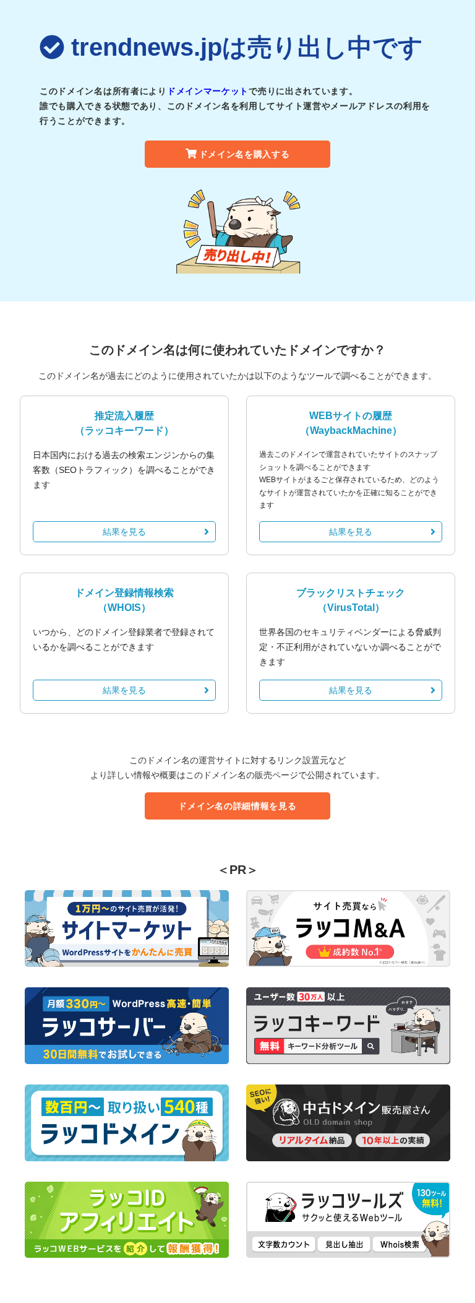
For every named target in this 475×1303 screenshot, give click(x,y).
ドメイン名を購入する (244, 154)
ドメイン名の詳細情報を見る (237, 806)
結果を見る (124, 532)
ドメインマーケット (208, 91)
